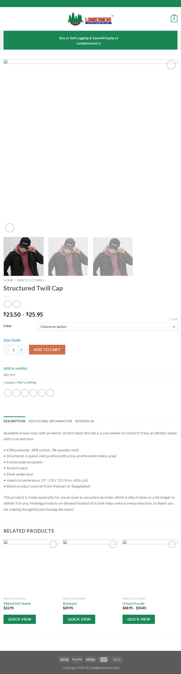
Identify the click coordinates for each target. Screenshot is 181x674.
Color (8, 326)
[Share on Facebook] (16, 393)
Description (14, 421)
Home (8, 280)
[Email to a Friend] (33, 393)
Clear (173, 319)
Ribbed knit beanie (17, 603)
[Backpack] (90, 567)
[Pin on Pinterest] (42, 393)
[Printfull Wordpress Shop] (90, 19)
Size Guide (12, 340)
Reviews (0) (84, 421)
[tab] (14, 421)
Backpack (70, 603)
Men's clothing (30, 280)
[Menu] (6, 19)
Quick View (19, 619)
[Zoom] (9, 227)
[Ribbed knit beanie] (31, 567)
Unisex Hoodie (133, 603)
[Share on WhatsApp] (8, 393)
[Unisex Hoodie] (150, 567)
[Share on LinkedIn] (50, 393)
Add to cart (47, 349)
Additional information (50, 421)
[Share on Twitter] (25, 393)
